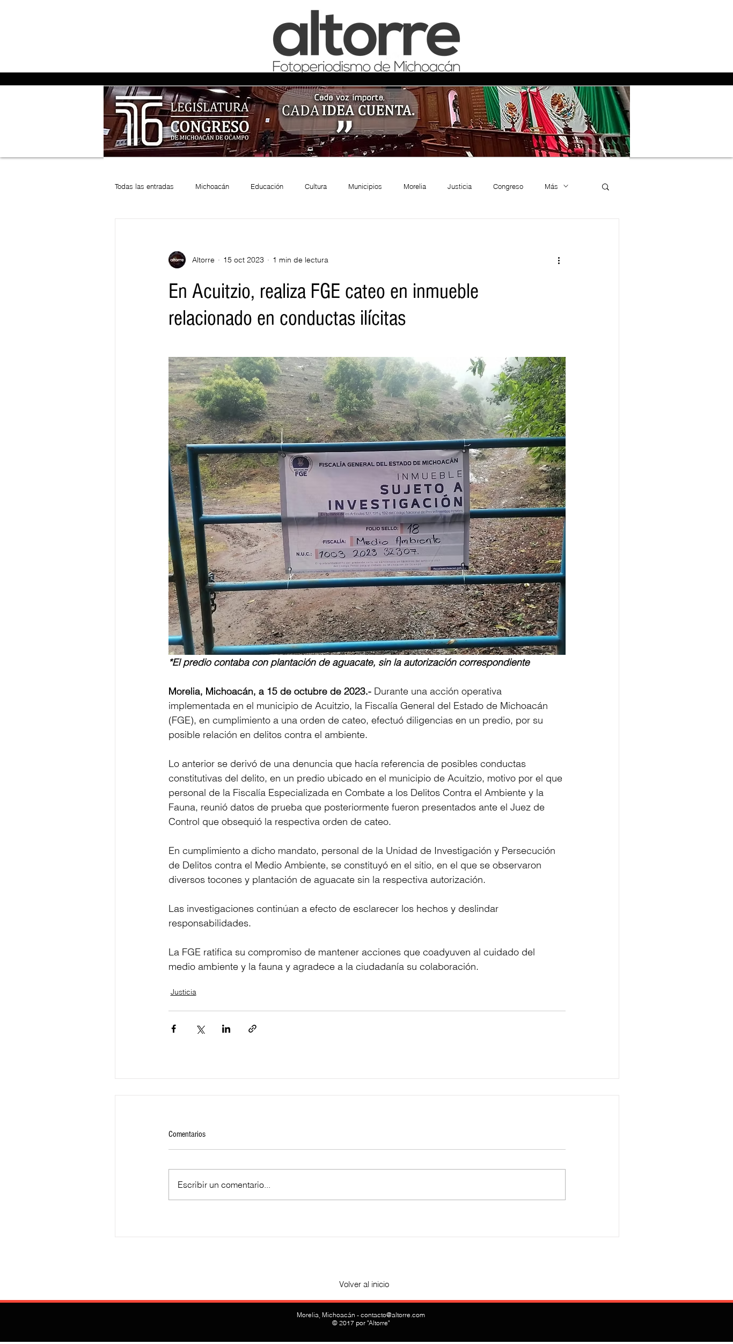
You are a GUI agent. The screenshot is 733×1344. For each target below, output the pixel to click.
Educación (267, 186)
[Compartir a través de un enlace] (252, 1029)
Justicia (460, 186)
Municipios (365, 186)
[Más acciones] (559, 259)
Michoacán (212, 186)
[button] (605, 186)
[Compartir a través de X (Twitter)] (200, 1029)
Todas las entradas (144, 186)
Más (551, 186)
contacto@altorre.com (393, 1315)
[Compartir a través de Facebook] (173, 1029)
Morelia (415, 186)
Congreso (508, 186)
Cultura (316, 186)
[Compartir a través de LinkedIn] (226, 1029)
